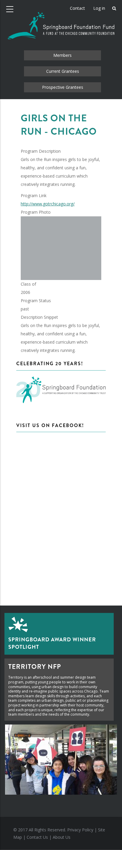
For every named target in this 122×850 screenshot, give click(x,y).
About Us (61, 837)
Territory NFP (34, 666)
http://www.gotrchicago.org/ (48, 204)
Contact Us (37, 837)
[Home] (61, 21)
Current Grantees (62, 71)
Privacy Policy (80, 830)
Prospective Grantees (62, 87)
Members (62, 55)
